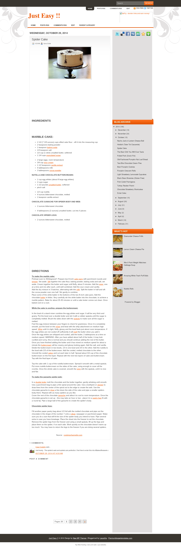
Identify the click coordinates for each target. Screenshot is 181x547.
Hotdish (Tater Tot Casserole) (128, 144)
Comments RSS (116, 8)
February (121, 223)
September (122, 197)
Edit (128, 8)
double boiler (41, 382)
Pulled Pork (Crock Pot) (126, 155)
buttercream (46, 345)
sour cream (48, 162)
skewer (100, 385)
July (120, 205)
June (120, 208)
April (120, 216)
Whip (40, 329)
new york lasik (91, 545)
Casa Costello (41, 447)
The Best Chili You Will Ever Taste (130, 152)
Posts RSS (101, 8)
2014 (118, 126)
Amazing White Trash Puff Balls (136, 275)
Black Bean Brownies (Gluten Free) (130, 178)
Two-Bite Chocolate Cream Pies (129, 163)
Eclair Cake (121, 193)
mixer (58, 327)
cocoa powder (55, 170)
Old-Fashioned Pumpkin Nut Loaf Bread (132, 159)
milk (78, 289)
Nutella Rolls (129, 288)
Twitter (149, 8)
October (121, 137)
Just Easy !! (44, 15)
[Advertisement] (70, 97)
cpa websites (102, 545)
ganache (61, 395)
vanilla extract (57, 165)
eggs (101, 284)
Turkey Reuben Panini (125, 185)
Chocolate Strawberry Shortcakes (130, 189)
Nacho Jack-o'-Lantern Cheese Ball (130, 140)
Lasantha (103, 538)
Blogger (137, 302)
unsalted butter (55, 185)
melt (75, 332)
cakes (50, 353)
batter (42, 297)
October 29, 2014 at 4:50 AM (49, 453)
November (122, 133)
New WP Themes (79, 538)
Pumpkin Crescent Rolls (126, 170)
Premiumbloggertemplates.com (120, 538)
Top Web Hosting (80, 545)
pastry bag (97, 398)
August (121, 201)
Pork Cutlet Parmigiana (126, 181)
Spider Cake (40, 39)
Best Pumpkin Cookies (126, 167)
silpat (73, 414)
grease (35, 282)
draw (52, 390)
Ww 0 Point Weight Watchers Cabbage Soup (135, 263)
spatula (77, 319)
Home (90, 8)
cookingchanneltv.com (73, 435)
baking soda (52, 147)
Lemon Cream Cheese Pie (134, 249)
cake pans (78, 279)
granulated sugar (53, 155)
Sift (49, 282)
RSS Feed (140, 8)
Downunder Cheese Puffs (133, 236)
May (120, 212)
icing (79, 369)
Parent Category (87, 25)
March (120, 220)
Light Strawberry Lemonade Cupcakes (131, 174)
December (122, 130)
